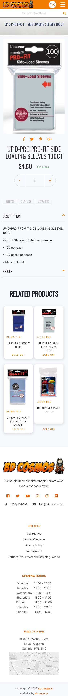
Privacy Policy (34, 545)
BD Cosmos (45, 688)
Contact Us (34, 533)
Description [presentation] (12, 216)
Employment (34, 551)
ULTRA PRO (43, 201)
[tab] (34, 217)
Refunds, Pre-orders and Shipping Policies (34, 557)
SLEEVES (10, 201)
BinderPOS (41, 693)
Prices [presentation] (7, 271)
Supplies (26, 201)
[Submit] (64, 13)
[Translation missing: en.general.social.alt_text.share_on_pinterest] (41, 139)
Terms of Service (34, 539)
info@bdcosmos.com (50, 504)
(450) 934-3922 (19, 504)
